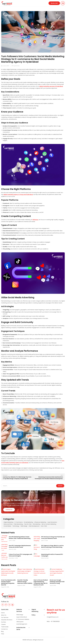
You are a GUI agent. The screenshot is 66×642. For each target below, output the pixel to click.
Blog (2, 631)
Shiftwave (35, 219)
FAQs (2, 634)
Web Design (24, 526)
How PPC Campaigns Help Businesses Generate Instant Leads (20, 546)
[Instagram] (2, 604)
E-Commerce (19, 522)
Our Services (4, 617)
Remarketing (36, 524)
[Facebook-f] (6, 604)
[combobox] (29, 485)
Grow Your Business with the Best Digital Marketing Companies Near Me (8, 582)
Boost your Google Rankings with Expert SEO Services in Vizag (57, 581)
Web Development (34, 526)
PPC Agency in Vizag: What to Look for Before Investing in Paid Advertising (52, 546)
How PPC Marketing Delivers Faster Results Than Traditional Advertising (19, 537)
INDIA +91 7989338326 (53, 621)
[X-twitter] (9, 604)
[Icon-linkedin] (12, 604)
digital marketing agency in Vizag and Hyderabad (18, 194)
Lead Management (21, 624)
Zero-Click (44, 526)
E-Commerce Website (22, 619)
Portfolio (3, 622)
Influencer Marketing (40, 522)
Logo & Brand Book (21, 617)
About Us (3, 615)
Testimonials (4, 627)
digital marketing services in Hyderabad (51, 86)
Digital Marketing (8, 522)
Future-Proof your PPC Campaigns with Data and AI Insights (20, 555)
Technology (15, 526)
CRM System (20, 622)
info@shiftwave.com (53, 617)
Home (3, 613)
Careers (3, 624)
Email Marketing (28, 522)
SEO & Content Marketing (49, 524)
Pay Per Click (16, 65)
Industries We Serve (6, 620)
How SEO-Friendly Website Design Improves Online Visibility (24, 581)
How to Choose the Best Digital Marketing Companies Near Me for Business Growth (41, 582)
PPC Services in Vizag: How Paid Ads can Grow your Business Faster (53, 537)
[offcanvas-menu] (63, 3)
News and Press (8, 524)
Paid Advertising (18, 524)
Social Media (7, 526)
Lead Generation (52, 522)
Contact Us (4, 629)
